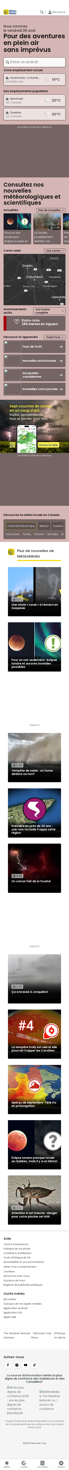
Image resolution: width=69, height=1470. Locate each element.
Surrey (27, 534)
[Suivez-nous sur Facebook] (8, 1365)
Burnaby (52, 534)
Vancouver (12, 534)
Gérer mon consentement (20, 1266)
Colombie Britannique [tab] (21, 526)
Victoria (39, 534)
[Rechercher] (42, 12)
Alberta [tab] (43, 526)
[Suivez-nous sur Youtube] (25, 1365)
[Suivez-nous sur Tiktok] (34, 1365)
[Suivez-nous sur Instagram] (16, 1365)
